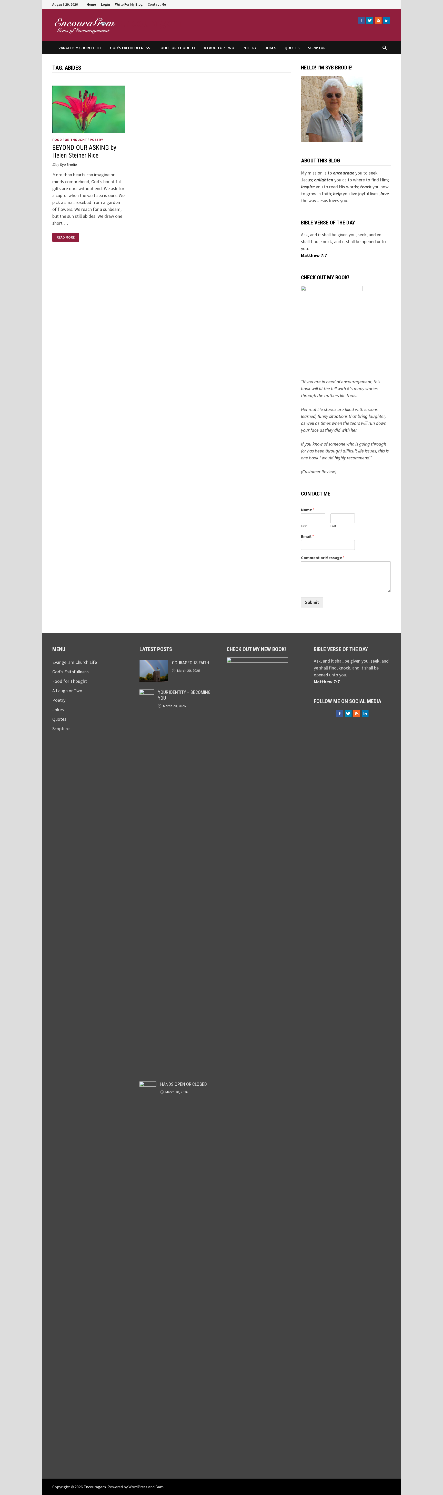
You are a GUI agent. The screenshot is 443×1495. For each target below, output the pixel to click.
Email (307, 536)
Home (91, 4)
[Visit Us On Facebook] (361, 20)
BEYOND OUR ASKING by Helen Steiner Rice (84, 151)
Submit (312, 602)
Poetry (250, 47)
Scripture (318, 47)
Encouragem (150, 23)
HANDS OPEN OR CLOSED (183, 1084)
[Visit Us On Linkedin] (386, 20)
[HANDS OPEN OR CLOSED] (147, 1085)
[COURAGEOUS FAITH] (153, 663)
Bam (159, 1486)
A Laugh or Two (219, 47)
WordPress (137, 1486)
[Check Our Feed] (378, 20)
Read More (65, 237)
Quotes (292, 47)
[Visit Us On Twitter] (369, 20)
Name (308, 509)
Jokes (270, 47)
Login (105, 4)
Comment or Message (323, 557)
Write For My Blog (129, 4)
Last (333, 526)
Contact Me (157, 4)
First (304, 526)
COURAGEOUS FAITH (190, 662)
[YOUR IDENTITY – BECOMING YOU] (146, 693)
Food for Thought (177, 47)
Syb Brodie (68, 164)
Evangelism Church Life (79, 47)
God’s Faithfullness (130, 47)
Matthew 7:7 (314, 255)
